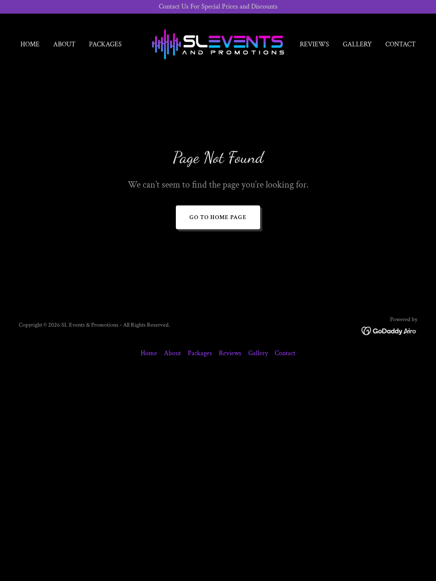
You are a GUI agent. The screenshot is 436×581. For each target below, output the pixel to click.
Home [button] (149, 353)
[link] (218, 44)
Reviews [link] (314, 44)
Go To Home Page (218, 217)
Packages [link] (105, 44)
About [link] (64, 44)
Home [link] (30, 44)
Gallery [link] (357, 44)
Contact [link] (400, 44)
